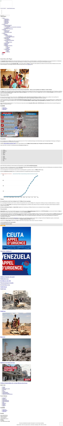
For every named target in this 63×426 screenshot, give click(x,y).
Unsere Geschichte (7, 26)
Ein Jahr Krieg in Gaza (5, 284)
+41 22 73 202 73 (3, 8)
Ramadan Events (7, 30)
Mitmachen (4, 29)
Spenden (3, 52)
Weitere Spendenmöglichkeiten (9, 40)
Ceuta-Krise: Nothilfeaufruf (6, 251)
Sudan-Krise (6, 20)
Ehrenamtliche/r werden (8, 32)
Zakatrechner (8, 39)
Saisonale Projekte (7, 49)
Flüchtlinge (6, 44)
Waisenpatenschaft (7, 37)
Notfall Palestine (6, 19)
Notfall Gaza (4, 107)
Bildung (7, 48)
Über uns (3, 24)
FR (2, 53)
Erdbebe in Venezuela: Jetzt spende (7, 276)
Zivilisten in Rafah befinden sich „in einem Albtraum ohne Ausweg (13, 383)
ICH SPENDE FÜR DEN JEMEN (31, 111)
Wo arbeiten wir (6, 27)
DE (2, 54)
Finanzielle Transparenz (8, 25)
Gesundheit (8, 47)
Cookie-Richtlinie (5, 392)
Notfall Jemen (6, 21)
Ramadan (3, 398)
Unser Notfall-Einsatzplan (10, 36)
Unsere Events (6, 31)
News (3, 390)
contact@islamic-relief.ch (11, 8)
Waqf (7, 41)
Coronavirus (29, 64)
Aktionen (3, 33)
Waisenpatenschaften (5, 400)
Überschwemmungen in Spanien (6, 282)
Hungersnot (6, 23)
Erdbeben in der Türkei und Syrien (7, 362)
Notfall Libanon (4, 108)
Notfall (3, 18)
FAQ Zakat (4, 389)
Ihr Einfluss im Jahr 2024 (5, 280)
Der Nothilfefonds (9, 35)
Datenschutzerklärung (5, 393)
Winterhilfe (8, 51)
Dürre (7, 46)
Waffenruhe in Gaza (4, 278)
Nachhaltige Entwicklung (8, 45)
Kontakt (3, 387)
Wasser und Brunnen (5, 401)
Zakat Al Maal (6, 38)
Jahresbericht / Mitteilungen (8, 28)
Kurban (7, 50)
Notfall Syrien (6, 22)
